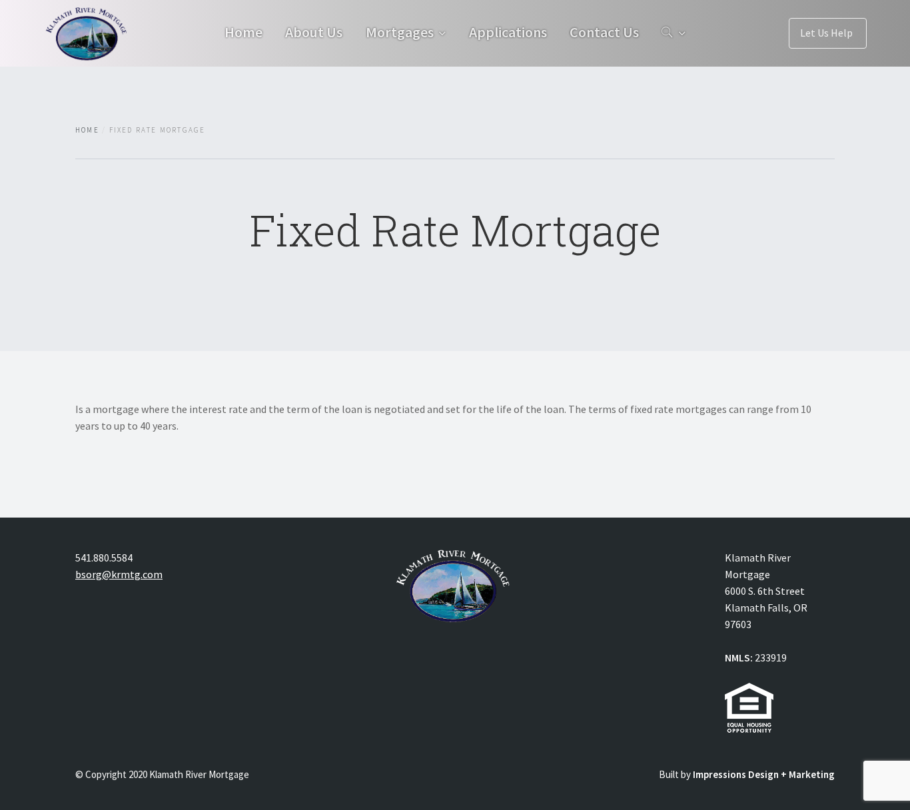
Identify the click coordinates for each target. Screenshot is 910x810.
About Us (313, 32)
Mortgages (400, 32)
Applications (508, 32)
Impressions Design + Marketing (764, 774)
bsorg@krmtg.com (119, 574)
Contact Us (604, 32)
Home (243, 32)
